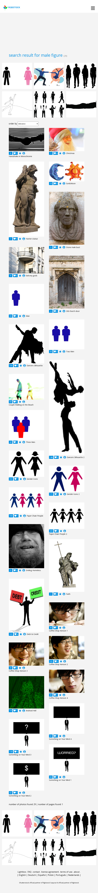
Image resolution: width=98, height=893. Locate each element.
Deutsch (32, 875)
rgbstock (14, 7)
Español (42, 875)
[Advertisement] (49, 32)
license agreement (50, 871)
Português (61, 875)
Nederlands (73, 875)
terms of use (66, 871)
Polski (51, 875)
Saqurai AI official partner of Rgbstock (64, 883)
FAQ (29, 871)
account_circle (23, 153)
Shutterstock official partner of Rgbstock (34, 883)
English (22, 875)
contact (36, 871)
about (76, 871)
